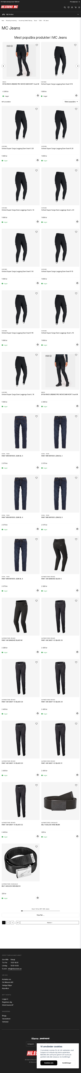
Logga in (5, 999)
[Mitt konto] (72, 7)
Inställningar (66, 1063)
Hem (3, 20)
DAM (40, 20)
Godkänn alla (48, 1063)
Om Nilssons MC (7, 982)
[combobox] (40, 14)
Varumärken (6, 1019)
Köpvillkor (5, 988)
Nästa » (49, 922)
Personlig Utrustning (11, 20)
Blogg (4, 1016)
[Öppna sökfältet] (65, 7)
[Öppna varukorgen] (75, 7)
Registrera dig (7, 1002)
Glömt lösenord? (7, 1005)
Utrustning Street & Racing (25, 20)
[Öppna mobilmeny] (79, 7)
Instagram (31, 1044)
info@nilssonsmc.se (15, 969)
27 (18, 922)
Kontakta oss (6, 979)
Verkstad (5, 1022)
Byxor (35, 20)
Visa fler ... (40, 915)
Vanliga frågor (7, 985)
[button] (36, 109)
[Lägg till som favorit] (68, 7)
